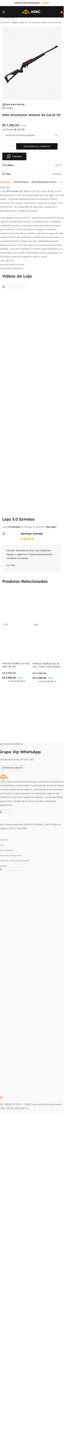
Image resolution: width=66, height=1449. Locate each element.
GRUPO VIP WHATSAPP (27, 3)
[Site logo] (32, 11)
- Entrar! (44, 3)
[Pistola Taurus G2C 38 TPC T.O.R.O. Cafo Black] (47, 604)
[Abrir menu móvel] (4, 12)
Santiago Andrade (32, 533)
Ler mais (10, 565)
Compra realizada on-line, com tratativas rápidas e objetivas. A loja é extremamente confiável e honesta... (29, 554)
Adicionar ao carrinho (36, 146)
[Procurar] (58, 12)
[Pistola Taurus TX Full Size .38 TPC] (16, 604)
